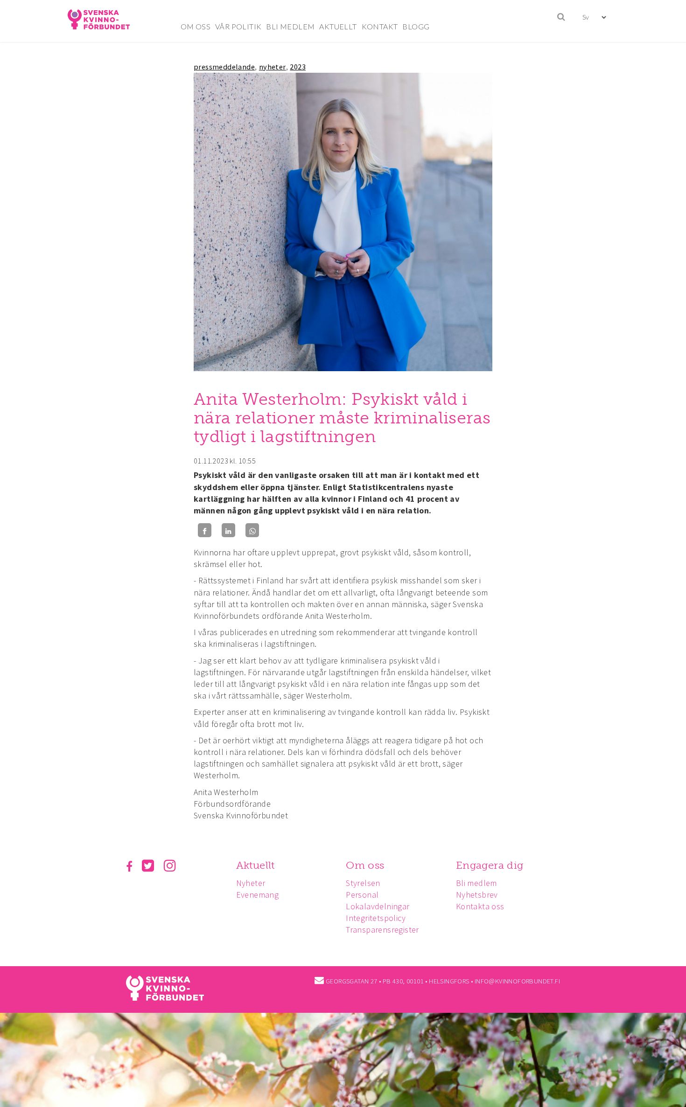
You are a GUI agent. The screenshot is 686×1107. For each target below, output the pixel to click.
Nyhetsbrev (477, 894)
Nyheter (251, 883)
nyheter (272, 66)
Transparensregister (382, 929)
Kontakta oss (480, 906)
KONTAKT (380, 26)
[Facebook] (204, 530)
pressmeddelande (224, 66)
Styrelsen (363, 883)
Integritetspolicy (376, 918)
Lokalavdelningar (377, 906)
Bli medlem (476, 883)
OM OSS (195, 26)
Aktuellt (255, 865)
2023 (298, 66)
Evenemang (257, 894)
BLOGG (415, 26)
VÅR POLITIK (238, 26)
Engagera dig (490, 865)
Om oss (365, 865)
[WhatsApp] (252, 530)
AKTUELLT (338, 26)
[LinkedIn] (228, 530)
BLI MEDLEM (290, 26)
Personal (362, 894)
